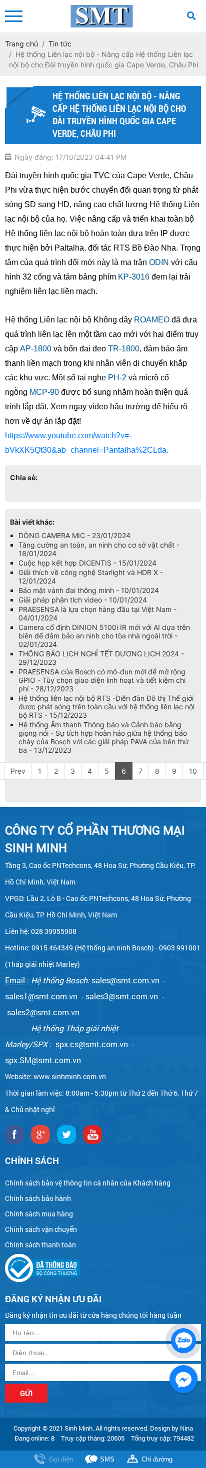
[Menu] (13, 16)
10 (193, 771)
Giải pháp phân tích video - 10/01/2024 (82, 599)
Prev (18, 771)
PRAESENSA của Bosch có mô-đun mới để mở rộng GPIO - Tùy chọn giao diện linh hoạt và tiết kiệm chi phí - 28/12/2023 (102, 680)
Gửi (26, 1393)
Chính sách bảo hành (38, 1198)
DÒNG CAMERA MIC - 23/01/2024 (74, 535)
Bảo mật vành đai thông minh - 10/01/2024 (88, 590)
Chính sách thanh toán (40, 1244)
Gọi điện (61, 1459)
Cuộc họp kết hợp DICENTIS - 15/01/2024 (87, 563)
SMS (107, 1459)
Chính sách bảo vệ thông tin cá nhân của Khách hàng (87, 1182)
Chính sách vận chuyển (41, 1229)
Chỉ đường (157, 1459)
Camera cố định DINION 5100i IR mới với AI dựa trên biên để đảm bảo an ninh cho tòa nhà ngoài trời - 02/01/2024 (104, 635)
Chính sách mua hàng (39, 1213)
